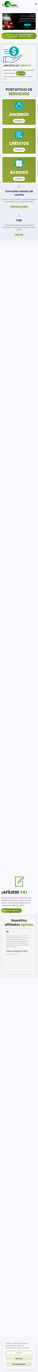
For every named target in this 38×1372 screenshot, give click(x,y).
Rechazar (19, 1359)
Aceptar (19, 1353)
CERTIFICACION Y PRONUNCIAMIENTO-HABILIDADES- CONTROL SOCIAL (19, 36)
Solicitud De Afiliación (10, 911)
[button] (36, 4)
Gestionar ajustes (19, 1364)
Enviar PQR (19, 235)
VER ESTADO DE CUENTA (19, 207)
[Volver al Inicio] (10, 4)
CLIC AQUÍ (20, 73)
